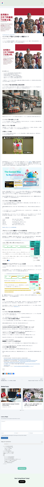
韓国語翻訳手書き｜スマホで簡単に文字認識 (8, 380)
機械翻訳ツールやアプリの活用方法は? (9, 461)
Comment (3, 421)
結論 (4, 454)
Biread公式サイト (17, 306)
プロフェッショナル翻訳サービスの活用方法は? (11, 460)
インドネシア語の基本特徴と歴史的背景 (8, 446)
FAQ (4, 455)
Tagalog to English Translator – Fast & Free (35, 380)
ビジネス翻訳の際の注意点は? (8, 462)
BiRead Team (5, 38)
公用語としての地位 (7, 449)
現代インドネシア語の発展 (8, 448)
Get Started (22, 481)
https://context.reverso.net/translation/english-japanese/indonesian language (17, 359)
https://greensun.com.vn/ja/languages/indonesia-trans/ (27, 360)
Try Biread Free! (22, 468)
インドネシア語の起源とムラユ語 (9, 447)
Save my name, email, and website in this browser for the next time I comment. (14, 435)
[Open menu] (42, 3)
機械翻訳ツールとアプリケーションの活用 (8, 453)
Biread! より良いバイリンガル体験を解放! (9, 227)
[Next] (41, 399)
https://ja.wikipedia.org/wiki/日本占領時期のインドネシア (23, 366)
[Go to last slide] (2, 399)
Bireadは (30, 161)
